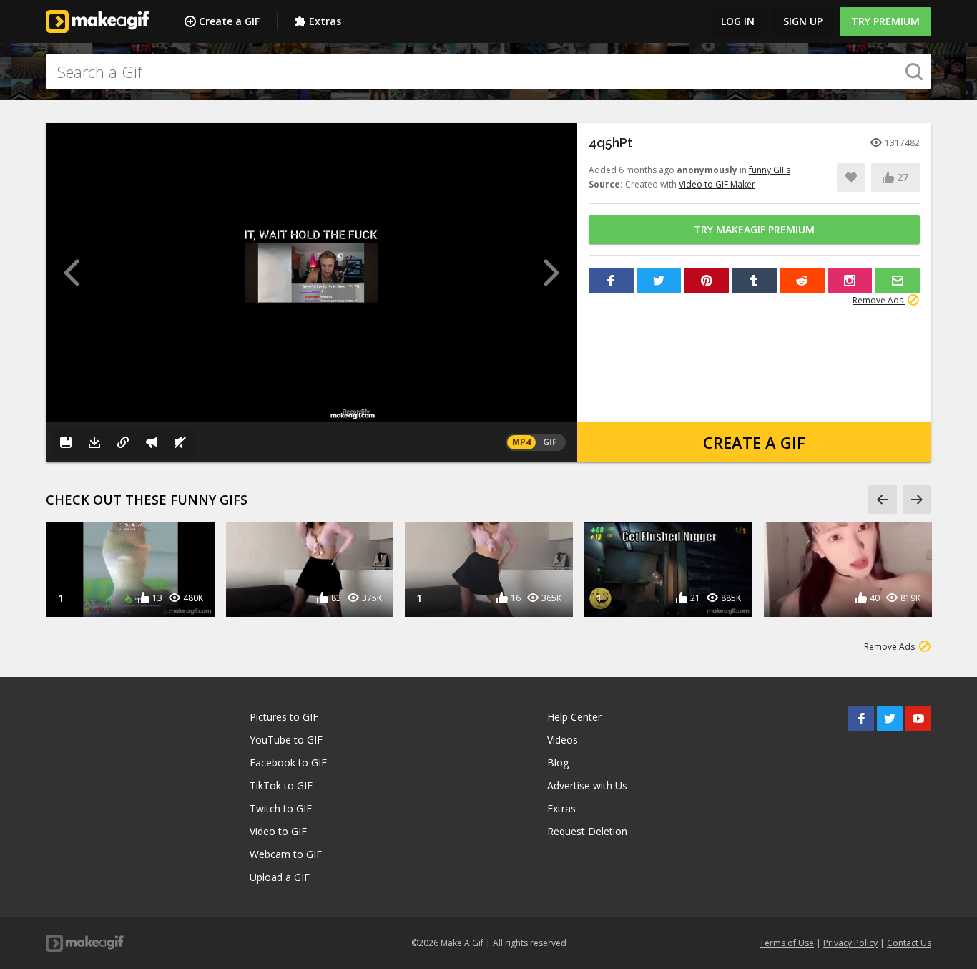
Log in (738, 21)
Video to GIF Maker (717, 184)
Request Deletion (587, 831)
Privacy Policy (850, 943)
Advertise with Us (587, 785)
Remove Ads (879, 300)
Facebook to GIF (288, 762)
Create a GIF (229, 21)
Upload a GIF (280, 877)
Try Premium (885, 21)
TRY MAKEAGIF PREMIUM (754, 229)
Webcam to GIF (286, 854)
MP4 (521, 442)
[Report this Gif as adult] (151, 442)
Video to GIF (278, 831)
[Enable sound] (180, 442)
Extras (325, 21)
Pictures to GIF (284, 717)
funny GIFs (769, 170)
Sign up (803, 21)
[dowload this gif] (94, 442)
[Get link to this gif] (123, 442)
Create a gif (754, 442)
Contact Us (909, 943)
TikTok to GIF (281, 785)
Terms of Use (787, 943)
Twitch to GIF (281, 808)
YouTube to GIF (286, 739)
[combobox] (488, 71)
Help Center (574, 717)
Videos (562, 739)
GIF (550, 442)
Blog (558, 762)
